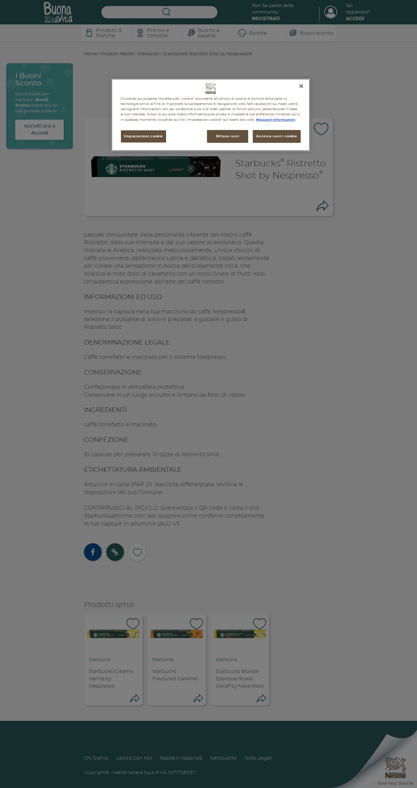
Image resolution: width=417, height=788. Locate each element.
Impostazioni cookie (143, 136)
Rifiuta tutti (227, 136)
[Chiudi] (301, 86)
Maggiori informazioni (275, 119)
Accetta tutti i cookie (276, 136)
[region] (210, 115)
